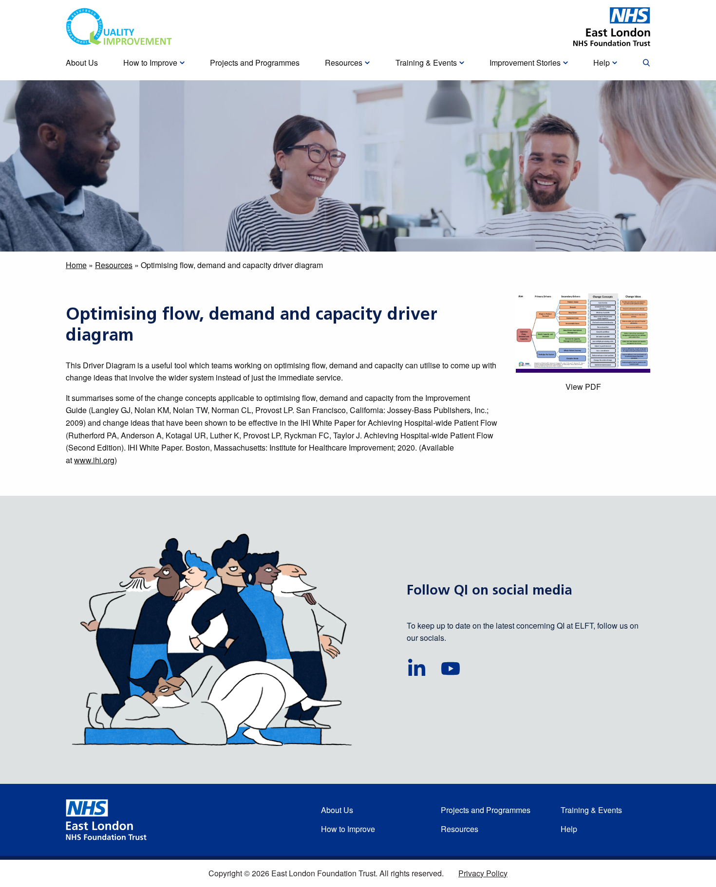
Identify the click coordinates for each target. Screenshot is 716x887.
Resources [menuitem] (343, 62)
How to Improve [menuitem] (150, 62)
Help (569, 828)
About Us (337, 809)
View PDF (583, 386)
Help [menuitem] (601, 62)
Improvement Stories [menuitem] (525, 62)
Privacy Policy (483, 873)
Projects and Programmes (485, 809)
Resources (113, 265)
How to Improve (348, 828)
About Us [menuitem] (82, 62)
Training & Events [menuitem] (426, 62)
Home (76, 265)
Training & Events (591, 809)
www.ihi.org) (95, 460)
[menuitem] (646, 63)
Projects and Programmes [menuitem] (255, 62)
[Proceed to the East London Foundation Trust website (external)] (611, 26)
